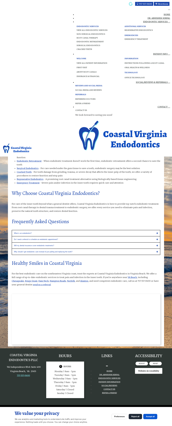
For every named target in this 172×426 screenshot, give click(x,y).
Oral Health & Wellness (137, 67)
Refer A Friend (82, 103)
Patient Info (160, 54)
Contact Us (81, 110)
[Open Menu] (169, 9)
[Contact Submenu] (169, 107)
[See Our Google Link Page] (131, 4)
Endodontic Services (155, 21)
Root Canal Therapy (87, 38)
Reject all (135, 416)
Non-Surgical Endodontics (91, 34)
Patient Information (109, 382)
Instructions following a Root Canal (144, 63)
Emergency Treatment (136, 39)
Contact (163, 107)
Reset (155, 363)
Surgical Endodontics (88, 45)
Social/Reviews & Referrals (152, 82)
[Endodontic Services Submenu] (169, 22)
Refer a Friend (109, 393)
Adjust (142, 363)
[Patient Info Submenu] (169, 54)
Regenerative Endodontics (139, 30)
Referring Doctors (85, 99)
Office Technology (135, 77)
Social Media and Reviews (88, 90)
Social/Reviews (109, 385)
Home (167, 14)
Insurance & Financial (88, 76)
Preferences (119, 416)
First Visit (82, 67)
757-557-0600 (23, 375)
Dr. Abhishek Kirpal (159, 18)
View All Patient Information (92, 63)
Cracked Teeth (84, 49)
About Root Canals (87, 72)
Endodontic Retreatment (90, 41)
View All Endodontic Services (92, 30)
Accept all (150, 416)
